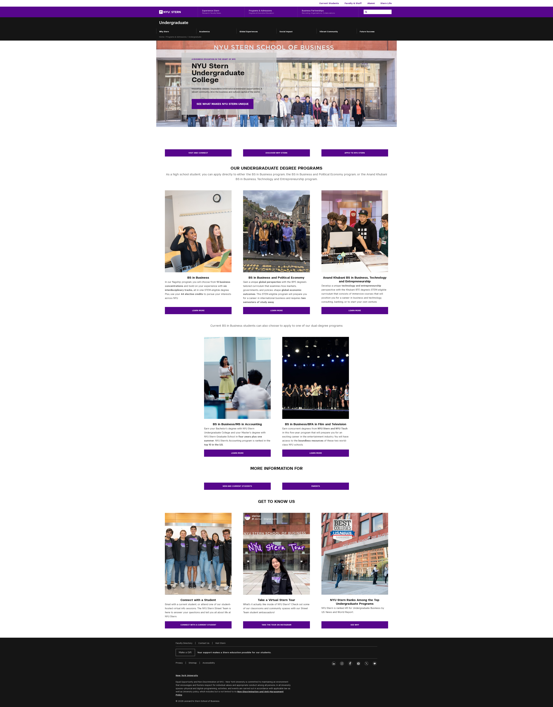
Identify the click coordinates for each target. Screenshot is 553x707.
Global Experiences (248, 31)
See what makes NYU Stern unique (223, 104)
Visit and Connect (198, 153)
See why (355, 625)
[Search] (366, 12)
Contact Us (203, 643)
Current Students (329, 3)
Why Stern (164, 31)
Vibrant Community (329, 31)
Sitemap (193, 663)
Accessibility (209, 663)
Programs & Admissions (176, 37)
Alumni (371, 3)
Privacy (179, 663)
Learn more (198, 310)
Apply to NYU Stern (355, 153)
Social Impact (286, 31)
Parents (315, 486)
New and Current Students (237, 486)
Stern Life (386, 3)
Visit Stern (220, 643)
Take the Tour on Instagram (276, 625)
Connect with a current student (198, 625)
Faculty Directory (184, 643)
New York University (187, 675)
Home (161, 37)
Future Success (367, 31)
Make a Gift (185, 652)
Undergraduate (173, 22)
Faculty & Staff (353, 3)
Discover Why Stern (276, 153)
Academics (204, 31)
